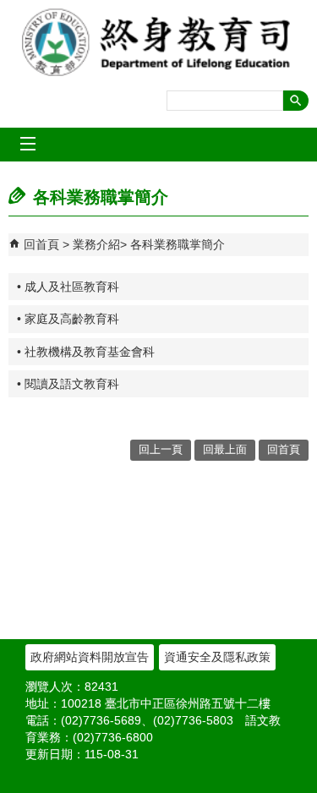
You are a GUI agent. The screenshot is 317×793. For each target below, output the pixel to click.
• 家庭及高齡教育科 (68, 318)
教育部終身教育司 (159, 42)
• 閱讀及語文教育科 (68, 384)
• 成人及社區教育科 (68, 286)
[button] (296, 100)
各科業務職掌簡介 (177, 244)
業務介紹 (96, 244)
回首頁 (41, 244)
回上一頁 (161, 449)
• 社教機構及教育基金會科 (86, 351)
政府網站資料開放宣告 (89, 657)
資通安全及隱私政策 (217, 657)
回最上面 (225, 449)
